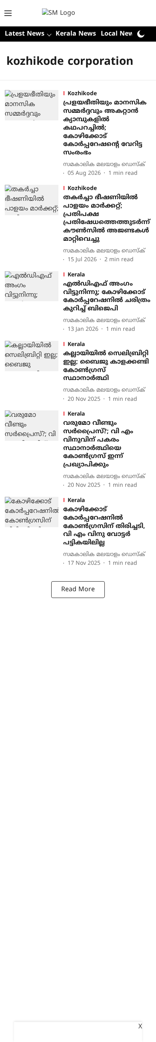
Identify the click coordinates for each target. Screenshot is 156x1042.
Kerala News (76, 34)
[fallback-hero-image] (34, 134)
